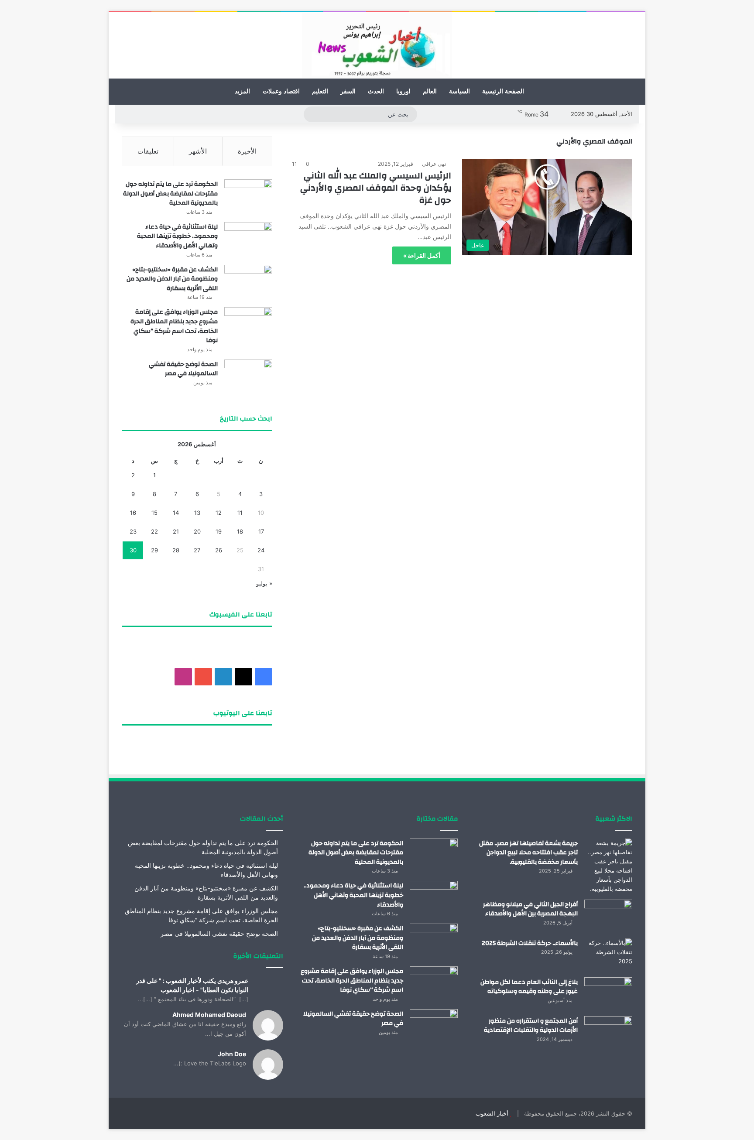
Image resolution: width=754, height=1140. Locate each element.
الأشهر (198, 151)
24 (260, 550)
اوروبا (403, 91)
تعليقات (147, 151)
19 (219, 531)
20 (197, 531)
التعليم (320, 91)
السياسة (459, 91)
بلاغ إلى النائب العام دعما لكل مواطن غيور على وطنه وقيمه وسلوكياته (529, 986)
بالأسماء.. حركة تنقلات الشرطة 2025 (530, 943)
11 (240, 512)
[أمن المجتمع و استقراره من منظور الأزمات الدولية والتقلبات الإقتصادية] (608, 1032)
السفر (348, 91)
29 (154, 550)
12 (219, 512)
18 (240, 531)
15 (154, 512)
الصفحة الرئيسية (503, 91)
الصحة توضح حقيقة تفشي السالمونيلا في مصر (183, 369)
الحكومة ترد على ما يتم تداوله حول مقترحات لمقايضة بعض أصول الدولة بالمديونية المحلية (170, 193)
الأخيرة (247, 151)
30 (133, 550)
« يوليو (264, 583)
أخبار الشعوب (492, 1113)
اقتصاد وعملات (281, 91)
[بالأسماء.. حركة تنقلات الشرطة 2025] (608, 954)
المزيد (242, 91)
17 (261, 531)
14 (176, 512)
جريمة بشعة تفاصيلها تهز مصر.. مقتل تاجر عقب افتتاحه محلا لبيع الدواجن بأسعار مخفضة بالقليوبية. (528, 853)
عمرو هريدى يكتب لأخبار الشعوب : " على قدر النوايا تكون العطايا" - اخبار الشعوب (192, 985)
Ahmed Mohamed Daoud (209, 1014)
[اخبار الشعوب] (377, 45)
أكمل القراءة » (421, 255)
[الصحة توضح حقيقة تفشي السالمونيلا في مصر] (248, 375)
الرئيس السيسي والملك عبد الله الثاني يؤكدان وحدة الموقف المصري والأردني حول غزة (375, 188)
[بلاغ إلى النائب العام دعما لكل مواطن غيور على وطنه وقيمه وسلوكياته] (608, 993)
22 (154, 531)
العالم (430, 91)
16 (133, 512)
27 (197, 550)
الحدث (376, 91)
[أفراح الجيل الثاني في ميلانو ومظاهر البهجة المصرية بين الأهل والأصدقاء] (608, 916)
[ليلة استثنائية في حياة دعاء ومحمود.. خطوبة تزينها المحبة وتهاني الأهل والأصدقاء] (248, 238)
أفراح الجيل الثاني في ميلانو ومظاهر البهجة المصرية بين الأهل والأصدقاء (530, 909)
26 (218, 550)
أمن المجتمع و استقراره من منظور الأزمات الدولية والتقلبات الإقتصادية (531, 1025)
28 (175, 550)
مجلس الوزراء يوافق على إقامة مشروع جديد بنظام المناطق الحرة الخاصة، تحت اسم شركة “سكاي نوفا (174, 326)
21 (176, 531)
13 (197, 512)
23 (133, 531)
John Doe (232, 1054)
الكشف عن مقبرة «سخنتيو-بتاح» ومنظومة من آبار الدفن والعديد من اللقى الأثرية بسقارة (172, 279)
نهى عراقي (434, 164)
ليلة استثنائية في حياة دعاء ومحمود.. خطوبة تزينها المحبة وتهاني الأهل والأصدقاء (177, 236)
